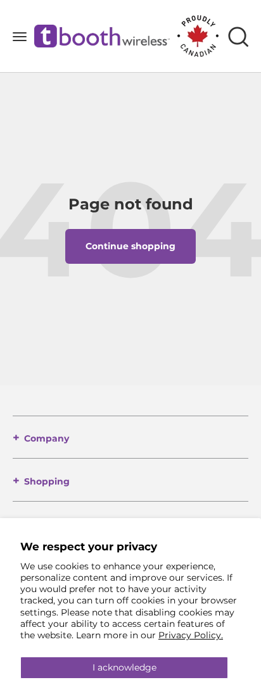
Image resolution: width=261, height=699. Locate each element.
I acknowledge (124, 667)
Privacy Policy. (190, 635)
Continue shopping (130, 246)
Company (46, 438)
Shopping (47, 481)
